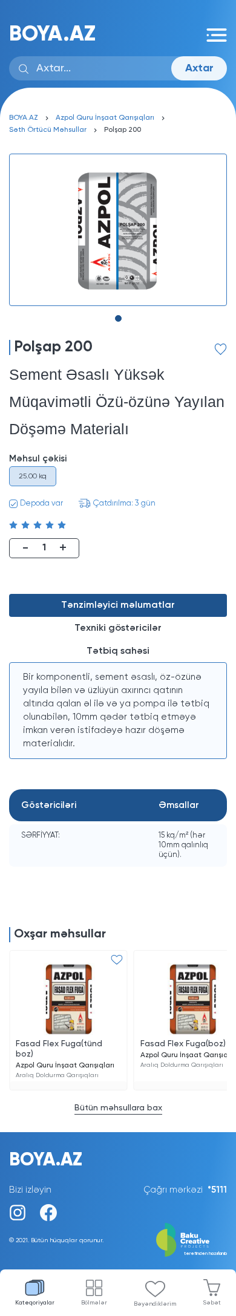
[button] (118, 318)
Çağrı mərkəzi (185, 1189)
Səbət (212, 1303)
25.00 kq (33, 476)
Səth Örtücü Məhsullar (48, 130)
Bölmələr (94, 1303)
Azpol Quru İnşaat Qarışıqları (105, 118)
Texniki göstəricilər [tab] (118, 628)
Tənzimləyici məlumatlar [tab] (118, 605)
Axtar (199, 68)
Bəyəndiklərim (155, 1304)
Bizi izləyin (30, 1189)
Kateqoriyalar (34, 1303)
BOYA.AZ (52, 34)
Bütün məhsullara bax (118, 1108)
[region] (118, 710)
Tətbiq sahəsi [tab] (118, 651)
